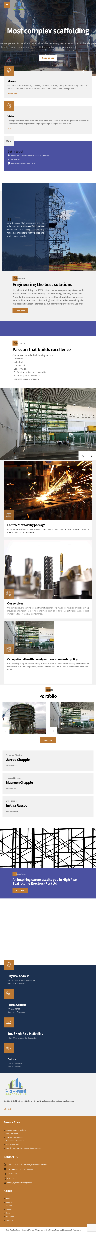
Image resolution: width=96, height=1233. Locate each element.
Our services (15, 615)
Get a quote (10, 1228)
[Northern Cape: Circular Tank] (24, 729)
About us (9, 1214)
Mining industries (12, 1145)
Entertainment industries (14, 1149)
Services (9, 1217)
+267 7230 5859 (12, 823)
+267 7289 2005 (12, 777)
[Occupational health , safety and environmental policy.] (29, 649)
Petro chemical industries (15, 1153)
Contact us (9, 1232)
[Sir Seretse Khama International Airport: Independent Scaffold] (72, 729)
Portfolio (9, 1221)
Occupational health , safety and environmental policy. (42, 671)
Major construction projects (16, 1142)
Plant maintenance (12, 1156)
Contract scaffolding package (26, 537)
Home (8, 1210)
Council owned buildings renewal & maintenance (23, 1160)
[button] (82, 83)
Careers (8, 1224)
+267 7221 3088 (12, 800)
